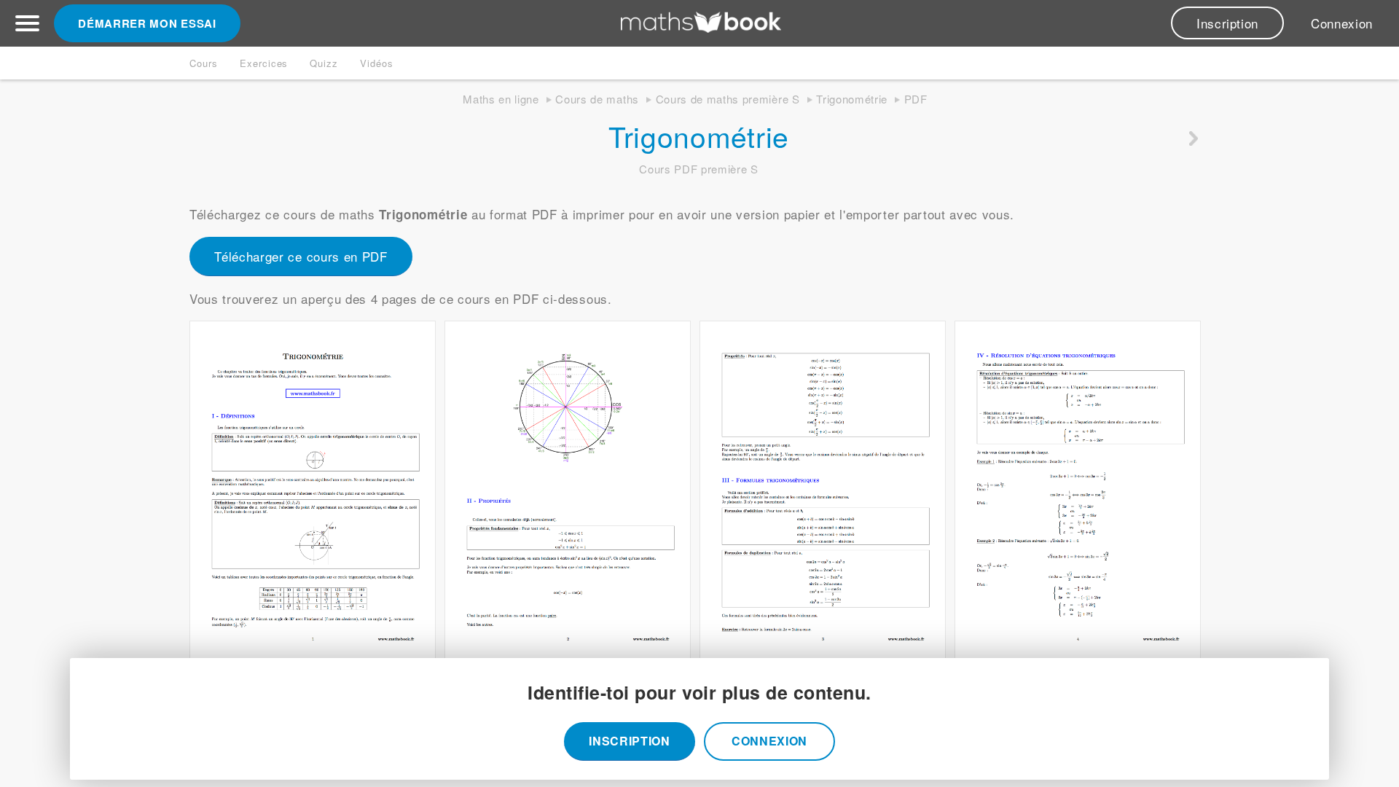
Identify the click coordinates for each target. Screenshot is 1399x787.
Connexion (1342, 23)
